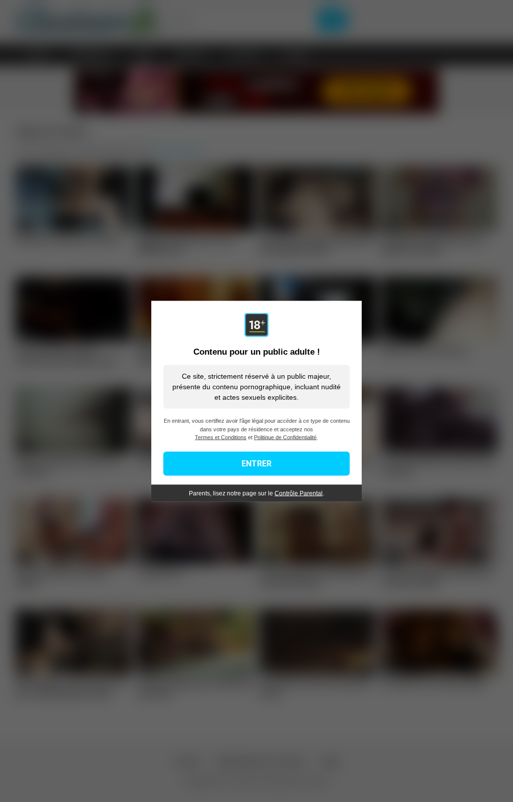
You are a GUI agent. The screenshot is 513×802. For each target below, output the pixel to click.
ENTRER (256, 463)
